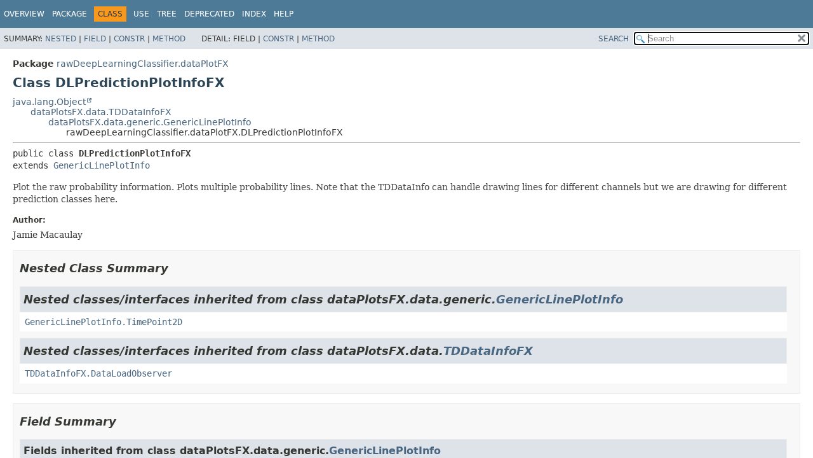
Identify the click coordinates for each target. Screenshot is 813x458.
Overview (24, 14)
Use (141, 14)
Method (168, 38)
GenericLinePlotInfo (101, 165)
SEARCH (613, 38)
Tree (167, 14)
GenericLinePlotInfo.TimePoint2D (103, 322)
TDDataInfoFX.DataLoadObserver (98, 373)
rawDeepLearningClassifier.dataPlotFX (143, 64)
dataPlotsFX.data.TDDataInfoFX (100, 112)
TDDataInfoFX (488, 350)
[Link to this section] (177, 268)
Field (95, 38)
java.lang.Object (49, 102)
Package (69, 14)
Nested (60, 38)
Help (283, 14)
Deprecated (209, 14)
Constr (129, 38)
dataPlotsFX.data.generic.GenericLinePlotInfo (150, 122)
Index (254, 14)
